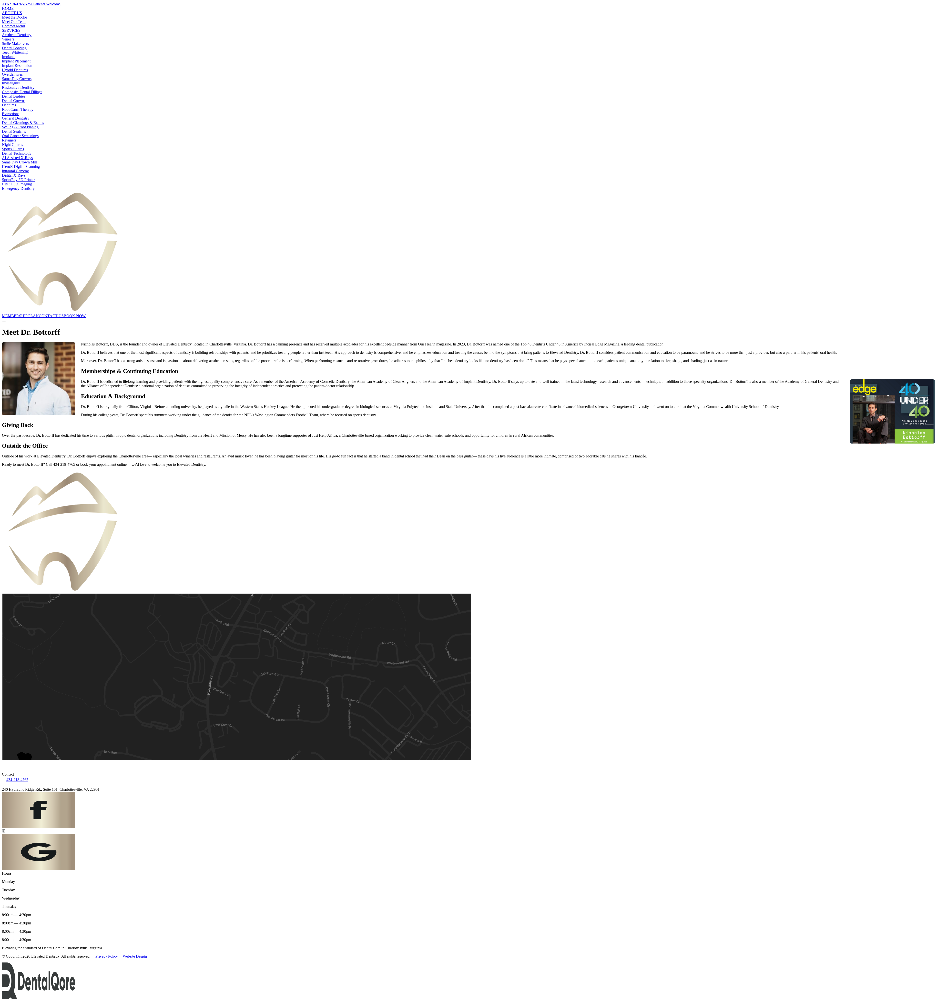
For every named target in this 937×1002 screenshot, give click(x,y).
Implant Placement (16, 61)
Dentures (9, 105)
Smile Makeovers (15, 43)
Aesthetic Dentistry (16, 35)
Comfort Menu (13, 26)
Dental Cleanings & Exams (23, 123)
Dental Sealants (14, 131)
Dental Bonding (14, 48)
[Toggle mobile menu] (4, 321)
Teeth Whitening (15, 52)
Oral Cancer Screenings (20, 136)
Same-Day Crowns (16, 79)
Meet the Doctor (14, 17)
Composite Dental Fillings (22, 92)
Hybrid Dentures (15, 70)
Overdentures (12, 74)
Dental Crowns (13, 101)
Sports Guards (13, 149)
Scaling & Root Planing (20, 127)
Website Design (135, 956)
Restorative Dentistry (18, 87)
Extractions (10, 114)
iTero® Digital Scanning (21, 166)
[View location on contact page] (468, 764)
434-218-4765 (17, 780)
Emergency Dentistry (18, 188)
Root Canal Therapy (17, 109)
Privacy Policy (106, 956)
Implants (8, 57)
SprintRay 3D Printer (18, 180)
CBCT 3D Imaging (17, 184)
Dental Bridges (13, 96)
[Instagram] (468, 831)
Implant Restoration (17, 65)
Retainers (9, 140)
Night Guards (12, 144)
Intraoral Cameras (15, 171)
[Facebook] (38, 827)
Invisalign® (11, 83)
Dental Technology (16, 153)
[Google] (38, 869)
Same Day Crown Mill (19, 162)
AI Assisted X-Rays (17, 158)
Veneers (8, 39)
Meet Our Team (14, 22)
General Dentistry (15, 118)
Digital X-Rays (13, 175)
